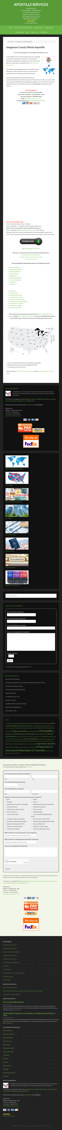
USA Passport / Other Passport (15, 809)
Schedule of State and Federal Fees (31, 255)
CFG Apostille (12, 728)
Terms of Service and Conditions (25, 371)
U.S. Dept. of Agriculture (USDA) (16, 819)
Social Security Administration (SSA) (17, 821)
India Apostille (38, 734)
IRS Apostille (44, 734)
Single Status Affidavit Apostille (30, 743)
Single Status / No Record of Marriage (17, 804)
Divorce (35, 802)
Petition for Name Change (40, 826)
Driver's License (37, 809)
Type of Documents (10, 567)
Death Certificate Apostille (47, 728)
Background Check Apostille (44, 723)
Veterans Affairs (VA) (39, 824)
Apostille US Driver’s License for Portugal (15, 703)
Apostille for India (22, 723)
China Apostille (18, 728)
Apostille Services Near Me (10, 945)
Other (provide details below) (41, 829)
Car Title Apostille (35, 726)
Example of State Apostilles (10, 955)
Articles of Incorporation (17, 299)
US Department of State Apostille (14, 686)
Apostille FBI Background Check (11, 723)
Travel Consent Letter (16, 297)
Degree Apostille (8, 731)
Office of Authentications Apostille (18, 741)
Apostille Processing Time (31, 19)
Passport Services (10, 551)
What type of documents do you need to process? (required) (23, 797)
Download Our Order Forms (12, 585)
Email (6, 794)
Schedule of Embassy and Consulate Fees (31, 257)
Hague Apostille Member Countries (14, 469)
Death (35, 799)
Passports (13, 291)
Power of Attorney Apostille (16, 744)
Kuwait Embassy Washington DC (34, 736)
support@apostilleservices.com (31, 16)
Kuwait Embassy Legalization (21, 736)
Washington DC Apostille (32, 750)
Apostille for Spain (32, 723)
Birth (8, 799)
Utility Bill (5, 1069)
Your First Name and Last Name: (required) (18, 774)
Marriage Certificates (16, 269)
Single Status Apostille (45, 743)
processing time (30, 404)
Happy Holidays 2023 (10, 693)
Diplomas (12, 284)
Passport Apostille (32, 741)
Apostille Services (31, 4)
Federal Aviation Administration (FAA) (43, 821)
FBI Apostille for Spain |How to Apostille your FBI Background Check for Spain (25, 682)
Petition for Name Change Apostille (44, 741)
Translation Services (10, 534)
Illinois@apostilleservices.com (33, 98)
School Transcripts (12, 812)
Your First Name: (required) (15, 612)
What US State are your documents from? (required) (21, 832)
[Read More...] (17, 1010)
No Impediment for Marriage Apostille (45, 739)
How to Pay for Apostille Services (11, 962)
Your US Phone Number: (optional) (15, 782)
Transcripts (13, 282)
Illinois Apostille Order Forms (36, 100)
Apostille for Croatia (10, 700)
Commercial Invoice (15, 307)
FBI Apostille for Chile (10, 710)
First (6, 779)
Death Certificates (15, 271)
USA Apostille (9, 485)
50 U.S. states (42, 314)
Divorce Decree (14, 273)
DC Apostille (37, 728)
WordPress (44, 1126)
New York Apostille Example (12, 679)
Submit (10, 660)
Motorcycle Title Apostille (19, 739)
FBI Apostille (45, 730)
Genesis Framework (35, 1126)
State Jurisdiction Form (31, 259)
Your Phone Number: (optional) (16, 618)
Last (33, 779)
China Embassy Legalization (28, 728)
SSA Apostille (26, 747)
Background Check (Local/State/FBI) (43, 804)
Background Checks (15, 278)
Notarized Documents (39, 807)
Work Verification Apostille (14, 753)
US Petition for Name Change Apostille (15, 689)
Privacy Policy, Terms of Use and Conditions (14, 973)
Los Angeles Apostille (46, 736)
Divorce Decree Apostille (32, 731)
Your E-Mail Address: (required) (17, 625)
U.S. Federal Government (25, 316)
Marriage (9, 802)
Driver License (14, 293)
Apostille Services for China (12, 696)
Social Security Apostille (11, 747)
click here (29, 667)
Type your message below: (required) (18, 632)
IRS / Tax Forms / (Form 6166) (41, 819)
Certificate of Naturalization (15, 826)
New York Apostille (30, 739)
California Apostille (25, 726)
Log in (49, 1126)
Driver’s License (7, 1065)
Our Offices (8, 518)
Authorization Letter (16, 295)
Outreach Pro (24, 1126)
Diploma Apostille (19, 731)
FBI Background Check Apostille (24, 734)
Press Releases (7, 969)
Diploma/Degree (38, 812)
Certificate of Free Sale (16, 303)
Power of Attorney (15, 280)
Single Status (13, 276)
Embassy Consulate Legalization (13, 501)
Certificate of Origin (16, 305)
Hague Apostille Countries (9, 959)
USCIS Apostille (32, 747)
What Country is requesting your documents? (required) (22, 839)
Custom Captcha (12, 653)
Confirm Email (35, 794)
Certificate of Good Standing (18, 301)
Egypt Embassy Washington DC (13, 707)
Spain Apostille (21, 747)
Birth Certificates (15, 267)
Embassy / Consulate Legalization (11, 952)
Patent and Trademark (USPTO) (15, 824)
